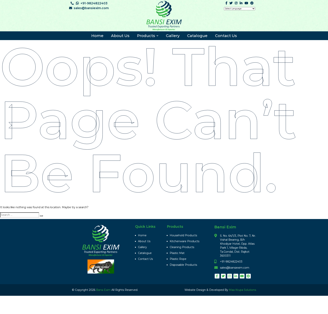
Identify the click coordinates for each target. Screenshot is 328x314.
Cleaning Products (182, 247)
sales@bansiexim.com (91, 8)
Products (146, 35)
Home (97, 35)
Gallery (173, 35)
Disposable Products (183, 265)
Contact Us (226, 35)
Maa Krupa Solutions (242, 290)
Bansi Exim (103, 290)
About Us (120, 35)
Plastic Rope (178, 259)
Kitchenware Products (184, 241)
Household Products (183, 235)
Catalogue (197, 35)
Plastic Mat (177, 253)
